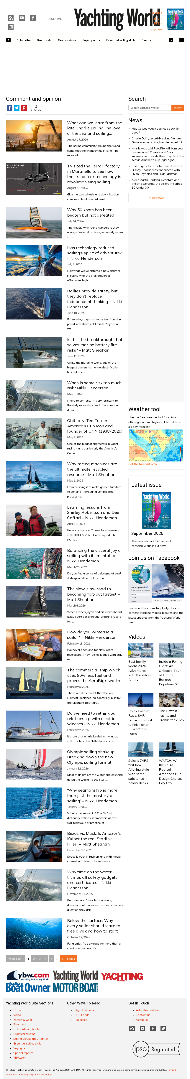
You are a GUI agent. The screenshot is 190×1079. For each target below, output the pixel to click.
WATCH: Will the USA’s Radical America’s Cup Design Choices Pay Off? (170, 771)
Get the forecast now (142, 464)
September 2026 (147, 533)
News (135, 120)
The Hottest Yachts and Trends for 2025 (171, 715)
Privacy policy (26, 1074)
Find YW (156, 30)
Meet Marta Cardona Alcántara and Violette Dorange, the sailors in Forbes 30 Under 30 (157, 184)
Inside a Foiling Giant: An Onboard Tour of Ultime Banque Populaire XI (170, 672)
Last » (71, 959)
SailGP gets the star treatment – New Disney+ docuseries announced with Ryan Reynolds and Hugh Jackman (157, 170)
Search (177, 107)
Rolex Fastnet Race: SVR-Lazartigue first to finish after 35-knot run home (140, 722)
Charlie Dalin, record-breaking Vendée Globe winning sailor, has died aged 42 (157, 140)
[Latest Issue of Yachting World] (175, 19)
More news (156, 197)
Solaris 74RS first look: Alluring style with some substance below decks (138, 771)
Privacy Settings (43, 1074)
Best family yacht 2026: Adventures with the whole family (139, 670)
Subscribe (156, 12)
